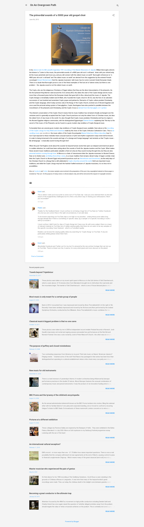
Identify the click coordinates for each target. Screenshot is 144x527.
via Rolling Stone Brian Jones (55, 156)
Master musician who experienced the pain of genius (52, 469)
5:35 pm (40, 237)
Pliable (40, 208)
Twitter (45, 171)
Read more (110, 290)
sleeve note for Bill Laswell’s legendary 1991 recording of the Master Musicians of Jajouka (64, 70)
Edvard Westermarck (44, 80)
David (39, 192)
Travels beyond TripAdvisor (41, 272)
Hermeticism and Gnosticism (90, 158)
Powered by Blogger (72, 521)
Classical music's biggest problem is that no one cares (52, 321)
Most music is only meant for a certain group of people (53, 297)
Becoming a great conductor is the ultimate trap (50, 493)
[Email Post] (30, 184)
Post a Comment (37, 256)
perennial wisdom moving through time (42, 153)
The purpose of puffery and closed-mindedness (50, 346)
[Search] (117, 6)
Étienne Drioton (88, 120)
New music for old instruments (42, 370)
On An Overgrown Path (43, 5)
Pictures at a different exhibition (43, 419)
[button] (113, 15)
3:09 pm (40, 251)
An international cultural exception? (45, 444)
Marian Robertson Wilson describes (93, 133)
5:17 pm (40, 202)
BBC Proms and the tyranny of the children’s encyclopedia (54, 395)
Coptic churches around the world (80, 161)
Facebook (37, 171)
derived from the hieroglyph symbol (92, 108)
